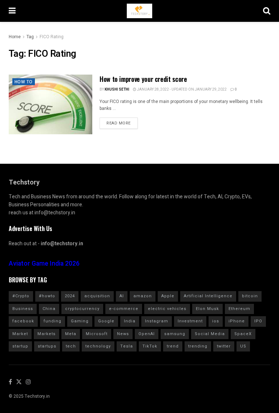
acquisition (97, 296)
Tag (30, 36)
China (49, 309)
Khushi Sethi (117, 89)
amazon (142, 296)
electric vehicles (167, 309)
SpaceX (243, 334)
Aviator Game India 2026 (44, 263)
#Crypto (20, 296)
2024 (70, 296)
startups (47, 346)
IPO (258, 321)
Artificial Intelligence (208, 296)
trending (197, 346)
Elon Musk (207, 309)
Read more (118, 123)
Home (15, 36)
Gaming (80, 321)
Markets (46, 334)
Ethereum (239, 309)
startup (20, 346)
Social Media (210, 334)
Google (106, 321)
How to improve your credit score (143, 79)
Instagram (156, 321)
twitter (224, 346)
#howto (47, 296)
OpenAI (146, 334)
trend (173, 346)
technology (98, 346)
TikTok (149, 346)
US (243, 346)
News (123, 334)
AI (122, 296)
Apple (167, 296)
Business (22, 309)
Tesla (126, 346)
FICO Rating (52, 36)
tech (71, 346)
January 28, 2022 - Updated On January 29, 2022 (181, 89)
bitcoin (250, 296)
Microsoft (97, 334)
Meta (70, 334)
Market (20, 334)
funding (52, 321)
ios (215, 321)
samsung (174, 334)
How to (24, 82)
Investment (190, 321)
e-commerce (123, 309)
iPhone (237, 321)
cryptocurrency (82, 309)
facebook (23, 321)
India (130, 321)
